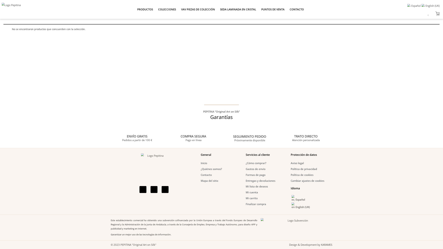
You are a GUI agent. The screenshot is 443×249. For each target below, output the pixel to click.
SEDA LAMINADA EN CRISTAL (238, 9)
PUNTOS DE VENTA (272, 9)
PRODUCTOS (145, 9)
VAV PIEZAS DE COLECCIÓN (198, 9)
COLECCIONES (167, 9)
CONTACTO (297, 9)
